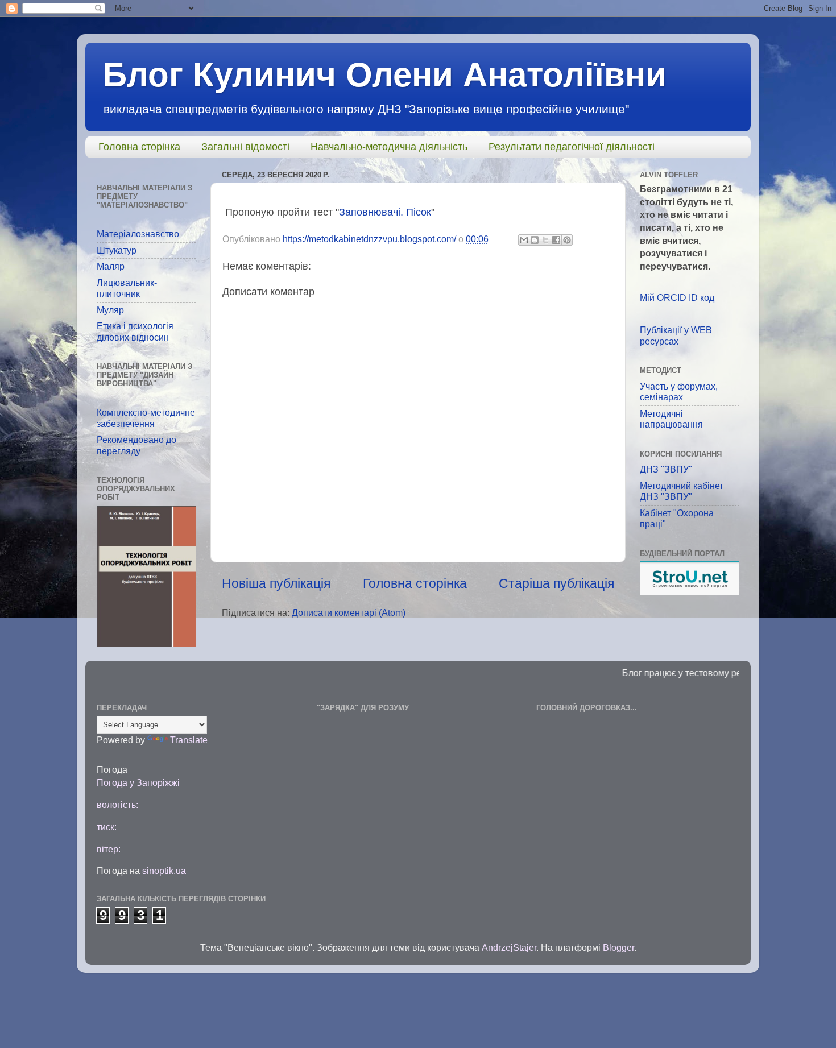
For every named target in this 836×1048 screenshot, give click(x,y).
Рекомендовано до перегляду (136, 444)
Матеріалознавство (138, 234)
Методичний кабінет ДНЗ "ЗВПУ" (681, 491)
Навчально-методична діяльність (389, 146)
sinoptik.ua (164, 870)
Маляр (111, 266)
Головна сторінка (139, 146)
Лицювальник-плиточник (127, 288)
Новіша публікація (276, 583)
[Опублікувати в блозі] (534, 240)
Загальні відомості (245, 146)
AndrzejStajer (509, 947)
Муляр (110, 310)
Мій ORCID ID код (677, 297)
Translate (189, 740)
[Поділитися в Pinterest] (567, 240)
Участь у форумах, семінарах (679, 391)
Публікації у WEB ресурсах (676, 335)
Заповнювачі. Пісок (385, 212)
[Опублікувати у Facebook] (556, 240)
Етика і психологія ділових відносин (135, 331)
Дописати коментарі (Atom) (348, 612)
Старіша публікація (556, 583)
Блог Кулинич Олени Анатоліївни (384, 75)
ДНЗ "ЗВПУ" (666, 469)
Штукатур (116, 250)
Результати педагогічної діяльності (572, 146)
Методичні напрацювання (671, 418)
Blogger (618, 947)
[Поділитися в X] (545, 240)
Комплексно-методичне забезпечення (146, 417)
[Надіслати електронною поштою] (523, 240)
